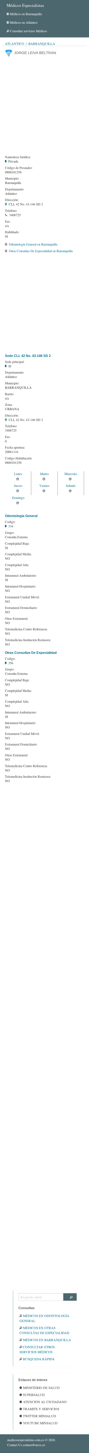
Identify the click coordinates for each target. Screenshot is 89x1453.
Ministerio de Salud (41, 1387)
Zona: (9, 404)
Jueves (18, 485)
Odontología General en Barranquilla (33, 244)
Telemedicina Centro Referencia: (26, 629)
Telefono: (11, 210)
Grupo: (9, 532)
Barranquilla (41, 43)
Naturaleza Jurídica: (18, 157)
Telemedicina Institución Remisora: (28, 640)
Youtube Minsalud (40, 1423)
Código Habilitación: (18, 458)
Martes (44, 474)
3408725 (15, 215)
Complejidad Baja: (17, 543)
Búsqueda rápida (39, 1359)
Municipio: (12, 178)
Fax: (8, 221)
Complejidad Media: (18, 554)
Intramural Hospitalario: (20, 586)
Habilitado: (12, 232)
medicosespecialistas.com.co (25, 1440)
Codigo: (10, 521)
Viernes (44, 485)
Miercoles (70, 474)
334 (10, 526)
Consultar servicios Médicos (28, 31)
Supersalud (34, 1395)
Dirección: (12, 199)
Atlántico (14, 43)
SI (6, 236)
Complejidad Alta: (17, 565)
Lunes (18, 474)
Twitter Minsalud (39, 1416)
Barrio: (9, 394)
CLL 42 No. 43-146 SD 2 (26, 204)
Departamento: (14, 189)
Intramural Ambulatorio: (21, 575)
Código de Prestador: (18, 167)
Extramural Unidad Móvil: (22, 597)
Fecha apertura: (15, 447)
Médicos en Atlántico (24, 22)
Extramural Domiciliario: (21, 607)
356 (10, 663)
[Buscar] (70, 1297)
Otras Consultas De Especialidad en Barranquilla (41, 251)
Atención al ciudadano (45, 1402)
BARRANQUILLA (18, 387)
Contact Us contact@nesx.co (26, 1445)
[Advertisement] (44, 104)
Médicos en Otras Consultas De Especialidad (44, 1330)
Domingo (18, 497)
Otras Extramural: (16, 618)
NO (7, 558)
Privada (13, 161)
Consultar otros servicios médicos (37, 1349)
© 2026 (31, 1440)
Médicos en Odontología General (44, 1318)
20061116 (11, 451)
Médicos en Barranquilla (26, 14)
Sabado (71, 485)
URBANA (12, 409)
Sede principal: (14, 361)
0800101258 (13, 172)
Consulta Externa (16, 537)
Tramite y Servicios (41, 1409)
